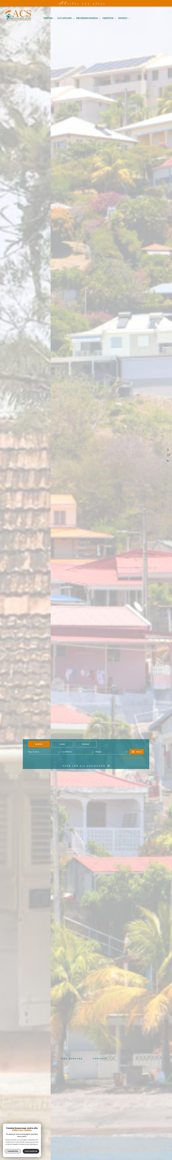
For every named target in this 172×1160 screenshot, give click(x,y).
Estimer (86, 744)
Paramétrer (13, 1151)
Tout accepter (31, 1151)
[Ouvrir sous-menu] (54, 18)
